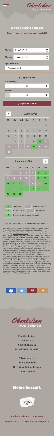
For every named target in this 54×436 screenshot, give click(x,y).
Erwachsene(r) (11, 81)
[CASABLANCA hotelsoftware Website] (47, 224)
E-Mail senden (27, 358)
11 (15, 136)
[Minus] (7, 85)
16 (46, 136)
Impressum (38, 416)
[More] (43, 290)
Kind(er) (8, 90)
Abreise (9, 57)
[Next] (45, 161)
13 (28, 136)
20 (27, 141)
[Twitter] (22, 290)
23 (46, 141)
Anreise (9, 50)
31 (9, 152)
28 (34, 146)
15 (40, 136)
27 (27, 146)
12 (21, 136)
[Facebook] (11, 290)
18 (15, 141)
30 (46, 146)
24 (8, 146)
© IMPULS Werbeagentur (35, 421)
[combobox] (29, 50)
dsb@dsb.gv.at (23, 273)
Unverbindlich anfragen (27, 367)
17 (9, 141)
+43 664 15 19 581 (29, 349)
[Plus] (46, 85)
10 (8, 136)
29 (40, 146)
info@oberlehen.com (20, 234)
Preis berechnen (27, 362)
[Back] (8, 113)
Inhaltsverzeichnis (19, 416)
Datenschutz (12, 421)
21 (34, 141)
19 (21, 141)
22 (40, 141)
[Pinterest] (32, 290)
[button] (47, 50)
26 (21, 146)
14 (34, 136)
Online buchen (27, 371)
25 (15, 146)
